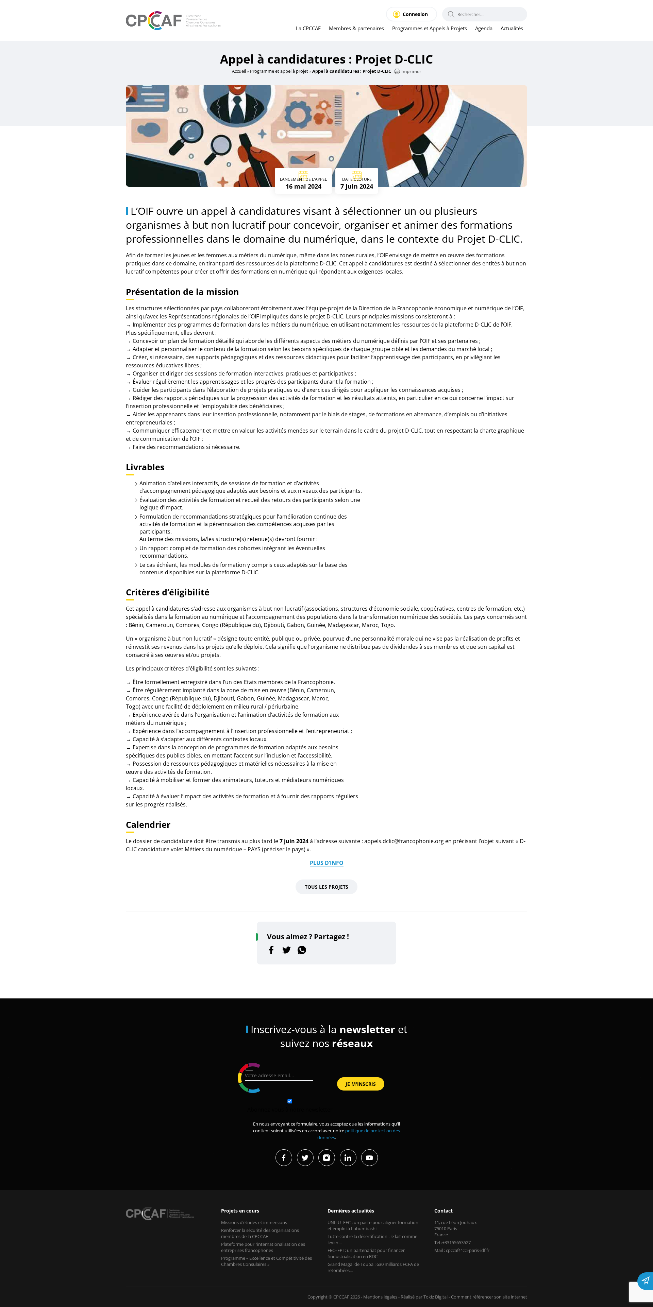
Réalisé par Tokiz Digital (424, 1297)
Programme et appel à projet (279, 71)
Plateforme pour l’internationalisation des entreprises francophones (263, 1247)
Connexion (415, 14)
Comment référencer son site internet (489, 1297)
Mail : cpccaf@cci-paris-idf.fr (461, 1250)
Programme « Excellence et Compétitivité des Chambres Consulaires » (266, 1261)
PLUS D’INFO (327, 863)
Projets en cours (240, 1210)
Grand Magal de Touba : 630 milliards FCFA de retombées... (373, 1267)
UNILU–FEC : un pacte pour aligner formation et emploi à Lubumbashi (373, 1225)
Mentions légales (380, 1297)
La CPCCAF (308, 28)
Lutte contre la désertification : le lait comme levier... (372, 1239)
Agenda (483, 28)
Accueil (239, 71)
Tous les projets (326, 887)
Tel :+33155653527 (452, 1242)
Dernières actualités (351, 1210)
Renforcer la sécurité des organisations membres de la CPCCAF (260, 1233)
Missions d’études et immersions (254, 1222)
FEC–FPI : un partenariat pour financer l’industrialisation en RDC (366, 1253)
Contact (443, 1210)
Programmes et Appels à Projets (429, 28)
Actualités (512, 28)
